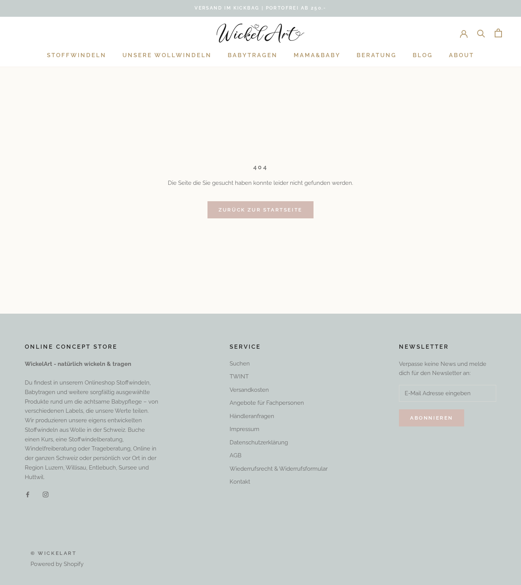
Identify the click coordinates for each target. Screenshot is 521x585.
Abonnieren (431, 418)
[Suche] (481, 33)
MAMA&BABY (317, 55)
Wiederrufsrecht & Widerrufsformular (279, 468)
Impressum (244, 429)
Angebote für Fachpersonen (267, 402)
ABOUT (461, 55)
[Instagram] (45, 494)
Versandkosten (249, 389)
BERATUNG (377, 55)
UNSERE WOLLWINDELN (167, 55)
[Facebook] (28, 494)
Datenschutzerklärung (259, 442)
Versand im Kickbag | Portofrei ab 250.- (260, 8)
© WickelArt (54, 553)
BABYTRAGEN (253, 55)
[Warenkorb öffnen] (498, 33)
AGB (235, 455)
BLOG (423, 55)
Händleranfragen (252, 416)
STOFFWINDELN (76, 55)
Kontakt (240, 481)
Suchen (240, 363)
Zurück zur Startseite (260, 210)
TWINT (239, 376)
